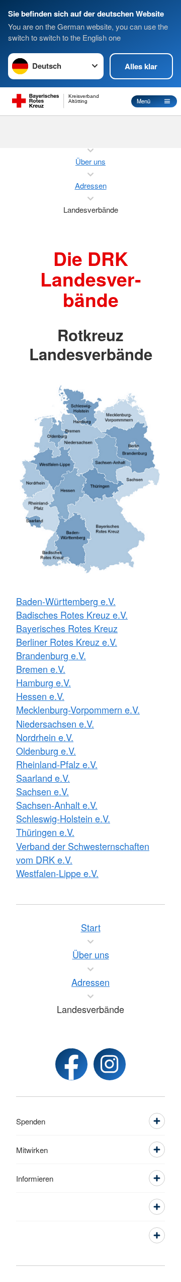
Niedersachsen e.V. (55, 723)
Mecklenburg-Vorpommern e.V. (78, 709)
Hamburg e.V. (43, 682)
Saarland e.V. (43, 777)
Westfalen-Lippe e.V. (57, 873)
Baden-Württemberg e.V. (66, 601)
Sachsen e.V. (42, 791)
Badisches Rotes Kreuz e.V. (72, 614)
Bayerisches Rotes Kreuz (67, 628)
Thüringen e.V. (45, 831)
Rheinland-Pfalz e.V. (57, 764)
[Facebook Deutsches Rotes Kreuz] (71, 1064)
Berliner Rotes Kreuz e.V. (66, 641)
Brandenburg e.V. (51, 655)
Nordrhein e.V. (44, 737)
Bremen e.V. (40, 668)
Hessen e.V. (40, 695)
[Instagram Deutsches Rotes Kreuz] (110, 1064)
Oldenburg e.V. (46, 750)
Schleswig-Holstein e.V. (63, 818)
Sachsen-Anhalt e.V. (57, 804)
